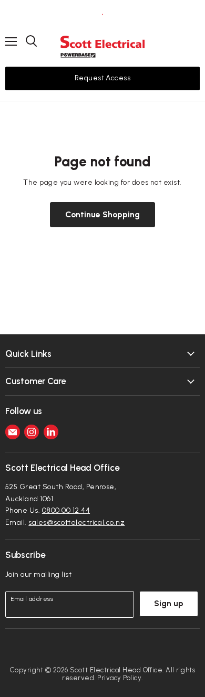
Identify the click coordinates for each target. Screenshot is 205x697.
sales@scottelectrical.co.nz (76, 522)
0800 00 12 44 (66, 510)
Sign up (168, 603)
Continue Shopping (102, 214)
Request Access (103, 77)
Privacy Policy (119, 678)
